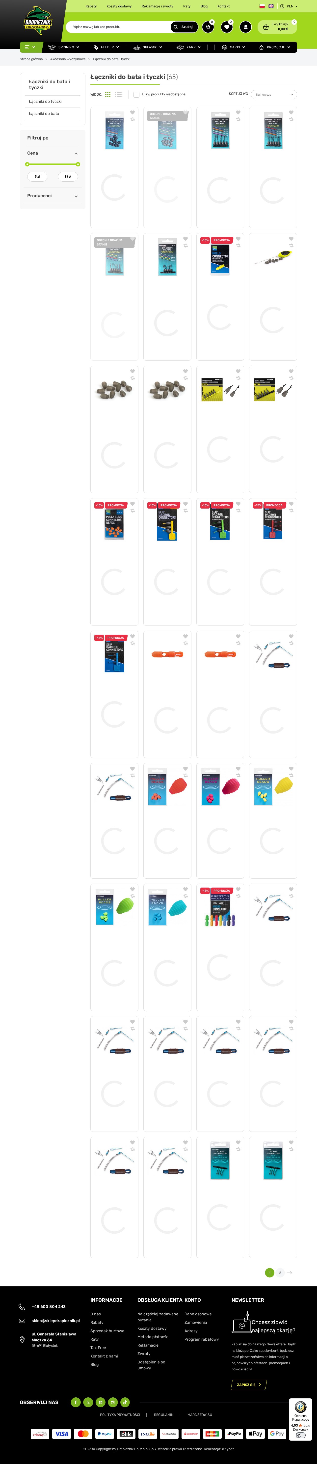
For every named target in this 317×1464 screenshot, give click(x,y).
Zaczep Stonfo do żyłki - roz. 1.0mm (271, 1078)
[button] (277, 27)
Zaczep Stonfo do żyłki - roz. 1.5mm (165, 1204)
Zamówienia (196, 1322)
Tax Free (98, 1347)
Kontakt (223, 6)
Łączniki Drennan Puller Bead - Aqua (165, 957)
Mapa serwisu (199, 1415)
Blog (204, 6)
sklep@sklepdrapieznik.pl (56, 1320)
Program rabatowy (202, 1339)
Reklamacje (147, 1345)
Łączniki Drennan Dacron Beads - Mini (166, 306)
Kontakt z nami (104, 1356)
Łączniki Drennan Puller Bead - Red (165, 824)
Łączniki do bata (44, 113)
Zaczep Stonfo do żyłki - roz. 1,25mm (112, 1204)
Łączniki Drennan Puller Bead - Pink (218, 824)
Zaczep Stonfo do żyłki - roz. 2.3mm (165, 1078)
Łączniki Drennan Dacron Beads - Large (219, 174)
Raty (187, 6)
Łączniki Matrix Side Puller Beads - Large (112, 439)
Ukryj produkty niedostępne (163, 94)
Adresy (191, 1330)
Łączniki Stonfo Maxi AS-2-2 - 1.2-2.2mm (166, 704)
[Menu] (309, 1401)
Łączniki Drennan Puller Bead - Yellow (271, 824)
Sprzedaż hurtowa (107, 1330)
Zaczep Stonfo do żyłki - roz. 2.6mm (218, 1078)
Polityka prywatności (120, 1415)
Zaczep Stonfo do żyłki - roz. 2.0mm (112, 1078)
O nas (95, 1314)
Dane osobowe (198, 1314)
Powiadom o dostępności (167, 212)
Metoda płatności (153, 1336)
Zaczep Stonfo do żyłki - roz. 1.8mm (271, 957)
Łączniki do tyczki (45, 101)
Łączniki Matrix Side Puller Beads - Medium (166, 439)
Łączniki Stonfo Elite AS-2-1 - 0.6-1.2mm (219, 704)
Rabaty (91, 6)
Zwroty (144, 1353)
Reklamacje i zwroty (157, 6)
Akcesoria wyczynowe (68, 59)
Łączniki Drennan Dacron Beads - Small (113, 310)
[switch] (301, 1435)
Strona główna (31, 59)
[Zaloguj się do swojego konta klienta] (246, 27)
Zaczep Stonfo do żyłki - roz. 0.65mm (271, 704)
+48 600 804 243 (49, 1306)
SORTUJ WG (238, 94)
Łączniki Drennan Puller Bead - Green (112, 957)
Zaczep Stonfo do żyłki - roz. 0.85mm (112, 824)
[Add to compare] (133, 119)
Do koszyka (118, 216)
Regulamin (164, 1415)
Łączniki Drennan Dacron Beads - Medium (272, 174)
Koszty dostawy (119, 6)
